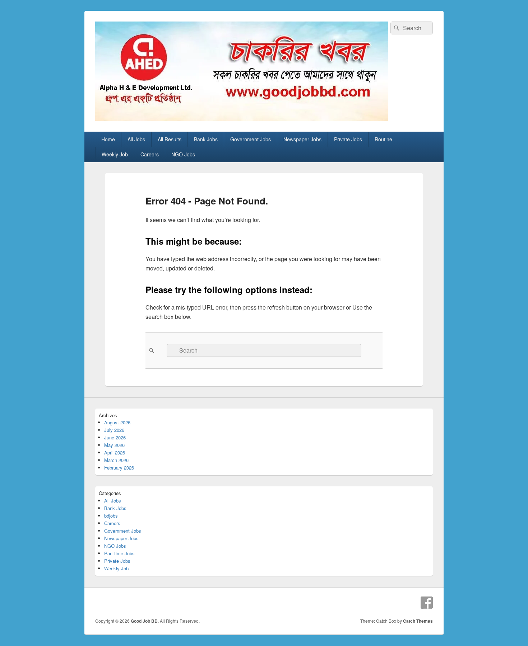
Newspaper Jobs (302, 139)
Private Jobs (348, 139)
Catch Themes (418, 621)
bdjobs (111, 515)
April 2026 (114, 452)
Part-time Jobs (119, 553)
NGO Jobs (183, 154)
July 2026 (114, 429)
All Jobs (136, 139)
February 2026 (119, 467)
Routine (383, 139)
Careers (149, 154)
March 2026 (116, 460)
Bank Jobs (206, 139)
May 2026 (114, 445)
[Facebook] (427, 603)
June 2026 (115, 437)
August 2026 (117, 422)
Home (108, 139)
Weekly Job (115, 154)
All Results (169, 139)
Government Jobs (250, 139)
